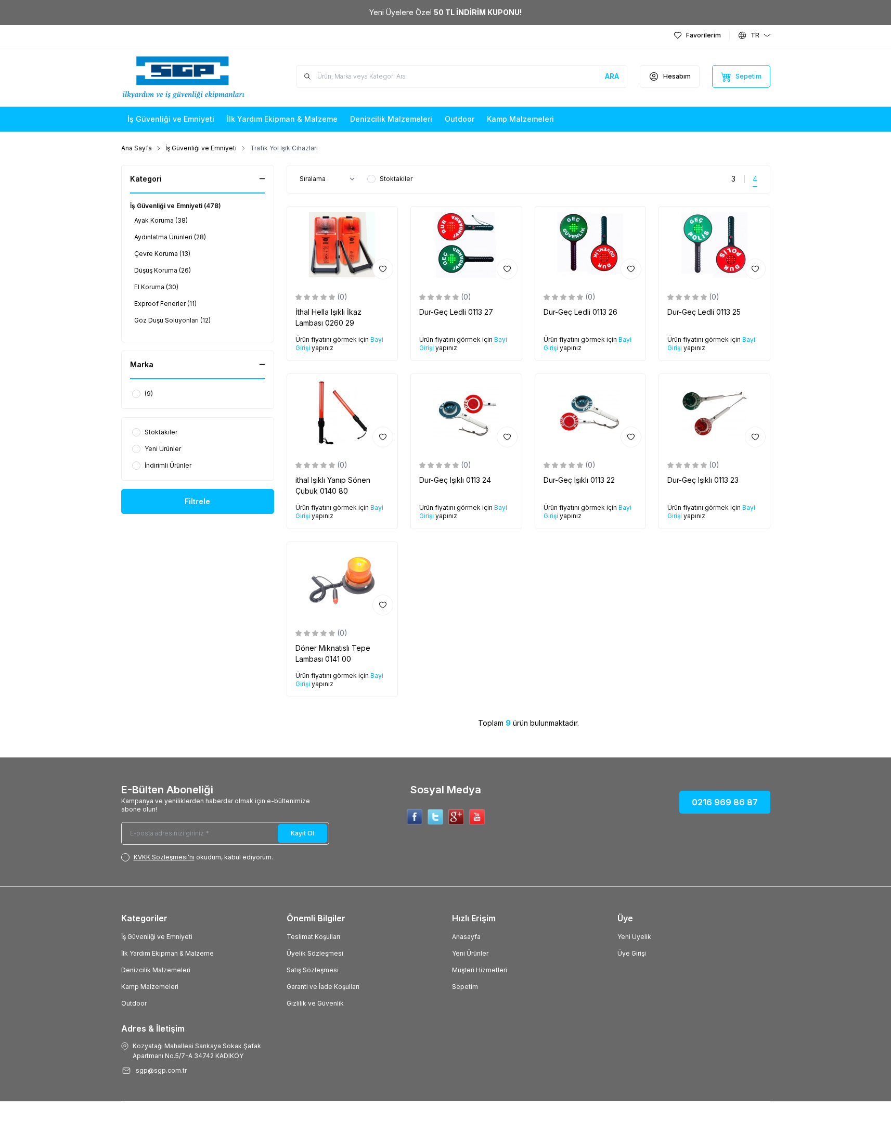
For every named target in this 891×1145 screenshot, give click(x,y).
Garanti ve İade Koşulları (323, 986)
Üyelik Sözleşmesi (315, 953)
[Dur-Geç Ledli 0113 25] (714, 245)
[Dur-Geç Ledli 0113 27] (466, 245)
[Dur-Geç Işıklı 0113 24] (466, 413)
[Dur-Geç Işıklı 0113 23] (714, 413)
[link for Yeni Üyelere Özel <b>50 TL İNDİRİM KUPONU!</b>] (445, 12)
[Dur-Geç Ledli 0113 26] (590, 245)
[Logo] (183, 76)
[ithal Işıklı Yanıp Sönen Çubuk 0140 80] (342, 413)
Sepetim (465, 986)
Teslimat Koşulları (313, 937)
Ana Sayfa (136, 148)
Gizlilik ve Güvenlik (315, 1003)
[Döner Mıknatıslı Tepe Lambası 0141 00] (342, 581)
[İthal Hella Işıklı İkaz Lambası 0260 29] (342, 245)
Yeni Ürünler (470, 953)
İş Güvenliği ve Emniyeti (201, 148)
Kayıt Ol (302, 833)
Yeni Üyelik (634, 937)
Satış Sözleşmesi (313, 970)
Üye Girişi (631, 953)
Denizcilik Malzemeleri (155, 970)
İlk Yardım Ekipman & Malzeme (167, 953)
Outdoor (134, 1003)
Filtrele (197, 501)
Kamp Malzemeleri (149, 986)
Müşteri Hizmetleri (479, 970)
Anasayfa (466, 937)
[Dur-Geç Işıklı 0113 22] (590, 413)
